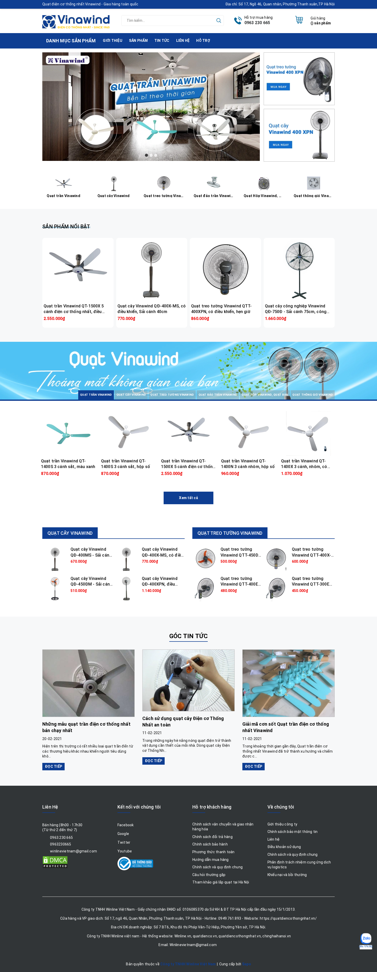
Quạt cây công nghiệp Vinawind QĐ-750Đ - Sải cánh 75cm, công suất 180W (296, 312)
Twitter (124, 842)
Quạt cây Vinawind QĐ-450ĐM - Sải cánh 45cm (91, 584)
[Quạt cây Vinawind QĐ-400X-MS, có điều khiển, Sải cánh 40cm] (126, 559)
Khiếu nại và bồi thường (287, 875)
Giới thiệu (112, 40)
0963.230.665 (61, 837)
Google (123, 834)
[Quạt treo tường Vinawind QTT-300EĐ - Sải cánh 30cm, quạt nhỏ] (276, 588)
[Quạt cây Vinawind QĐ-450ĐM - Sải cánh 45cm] (55, 588)
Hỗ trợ (203, 40)
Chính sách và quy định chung (217, 867)
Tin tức (162, 40)
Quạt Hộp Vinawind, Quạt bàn (264, 195)
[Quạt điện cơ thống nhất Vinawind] (76, 20)
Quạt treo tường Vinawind (164, 195)
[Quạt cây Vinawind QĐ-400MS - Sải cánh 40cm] (55, 559)
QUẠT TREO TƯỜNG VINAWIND (229, 533)
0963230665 (60, 844)
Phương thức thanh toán (213, 852)
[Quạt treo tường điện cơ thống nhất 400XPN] (299, 78)
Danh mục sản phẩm (76, 384)
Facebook (125, 825)
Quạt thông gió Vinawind (314, 195)
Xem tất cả (188, 498)
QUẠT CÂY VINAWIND (70, 533)
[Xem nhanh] (78, 270)
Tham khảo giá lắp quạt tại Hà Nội (220, 882)
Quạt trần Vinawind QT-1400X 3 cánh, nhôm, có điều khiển (304, 467)
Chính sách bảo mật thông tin (292, 832)
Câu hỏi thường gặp (209, 875)
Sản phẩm (138, 40)
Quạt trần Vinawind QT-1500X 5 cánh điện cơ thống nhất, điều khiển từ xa (74, 312)
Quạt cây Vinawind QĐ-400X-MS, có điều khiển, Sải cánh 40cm (162, 555)
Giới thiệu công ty (282, 824)
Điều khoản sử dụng (284, 847)
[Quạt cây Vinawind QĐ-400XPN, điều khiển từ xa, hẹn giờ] (126, 588)
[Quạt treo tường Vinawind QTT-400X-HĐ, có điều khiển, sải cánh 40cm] (276, 559)
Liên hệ (183, 40)
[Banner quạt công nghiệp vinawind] (151, 106)
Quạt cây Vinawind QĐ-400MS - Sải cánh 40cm (91, 555)
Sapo (246, 964)
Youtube (124, 851)
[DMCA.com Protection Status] (55, 862)
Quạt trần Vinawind (63, 195)
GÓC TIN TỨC (188, 636)
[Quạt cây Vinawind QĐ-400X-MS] (299, 135)
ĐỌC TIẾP (53, 766)
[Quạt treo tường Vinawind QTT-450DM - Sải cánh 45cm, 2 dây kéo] (205, 559)
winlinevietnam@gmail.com (73, 851)
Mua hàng (77, 318)
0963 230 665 (257, 22)
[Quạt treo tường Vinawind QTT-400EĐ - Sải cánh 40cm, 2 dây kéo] (205, 588)
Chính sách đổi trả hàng (212, 837)
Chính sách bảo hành (210, 844)
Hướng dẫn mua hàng (210, 860)
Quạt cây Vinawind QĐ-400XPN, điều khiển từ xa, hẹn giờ (160, 584)
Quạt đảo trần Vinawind (214, 195)
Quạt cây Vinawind (113, 195)
